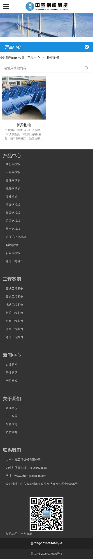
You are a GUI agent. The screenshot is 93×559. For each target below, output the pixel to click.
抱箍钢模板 (11, 188)
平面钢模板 (11, 172)
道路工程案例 (13, 329)
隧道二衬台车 (13, 261)
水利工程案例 (13, 321)
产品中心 (33, 57)
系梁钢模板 (11, 221)
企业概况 (10, 408)
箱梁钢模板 (11, 253)
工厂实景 (10, 416)
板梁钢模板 (11, 213)
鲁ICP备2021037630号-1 (46, 554)
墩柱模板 (10, 196)
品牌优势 (10, 424)
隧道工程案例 (13, 337)
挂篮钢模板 (11, 164)
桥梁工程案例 (13, 313)
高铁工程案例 (13, 288)
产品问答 (10, 381)
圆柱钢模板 (13, 180)
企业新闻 (10, 364)
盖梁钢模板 (11, 204)
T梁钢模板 (11, 245)
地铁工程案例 (13, 305)
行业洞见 (10, 372)
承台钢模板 (11, 229)
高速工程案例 (13, 297)
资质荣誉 (10, 432)
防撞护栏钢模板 (14, 237)
